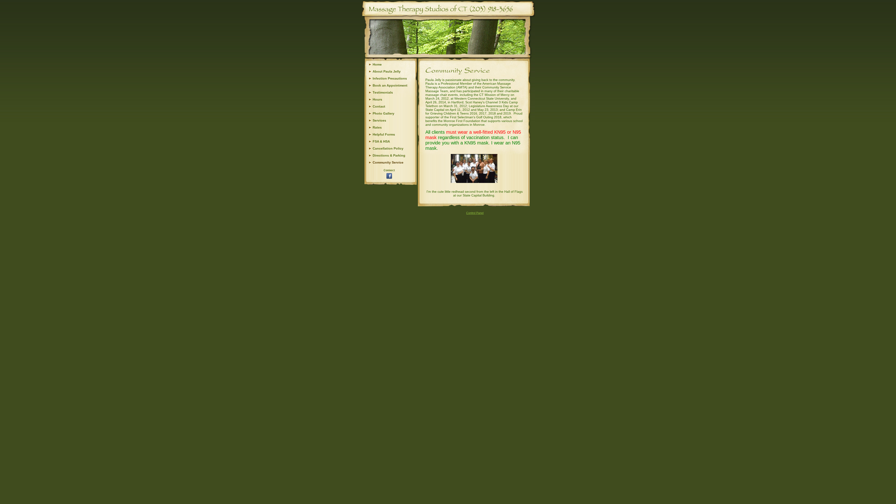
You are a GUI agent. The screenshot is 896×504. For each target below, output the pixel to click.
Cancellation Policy (388, 148)
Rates (377, 127)
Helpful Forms (384, 134)
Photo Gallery (383, 113)
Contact (379, 106)
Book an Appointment (390, 85)
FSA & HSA (381, 141)
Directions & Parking (389, 155)
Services (379, 120)
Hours (377, 99)
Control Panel (475, 213)
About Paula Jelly (387, 71)
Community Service (388, 162)
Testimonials (383, 92)
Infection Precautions (390, 78)
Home (377, 64)
